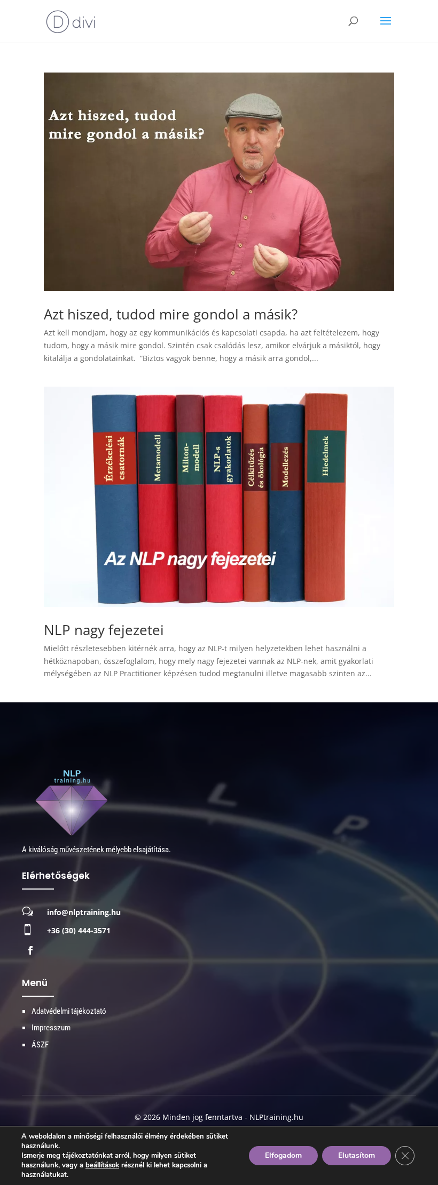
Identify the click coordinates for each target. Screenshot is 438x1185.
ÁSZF (40, 1045)
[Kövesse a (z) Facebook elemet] (30, 950)
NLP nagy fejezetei (104, 629)
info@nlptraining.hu (84, 912)
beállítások (102, 1165)
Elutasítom (356, 1155)
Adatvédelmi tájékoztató (69, 1011)
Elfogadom (283, 1155)
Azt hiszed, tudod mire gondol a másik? (171, 314)
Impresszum (51, 1027)
